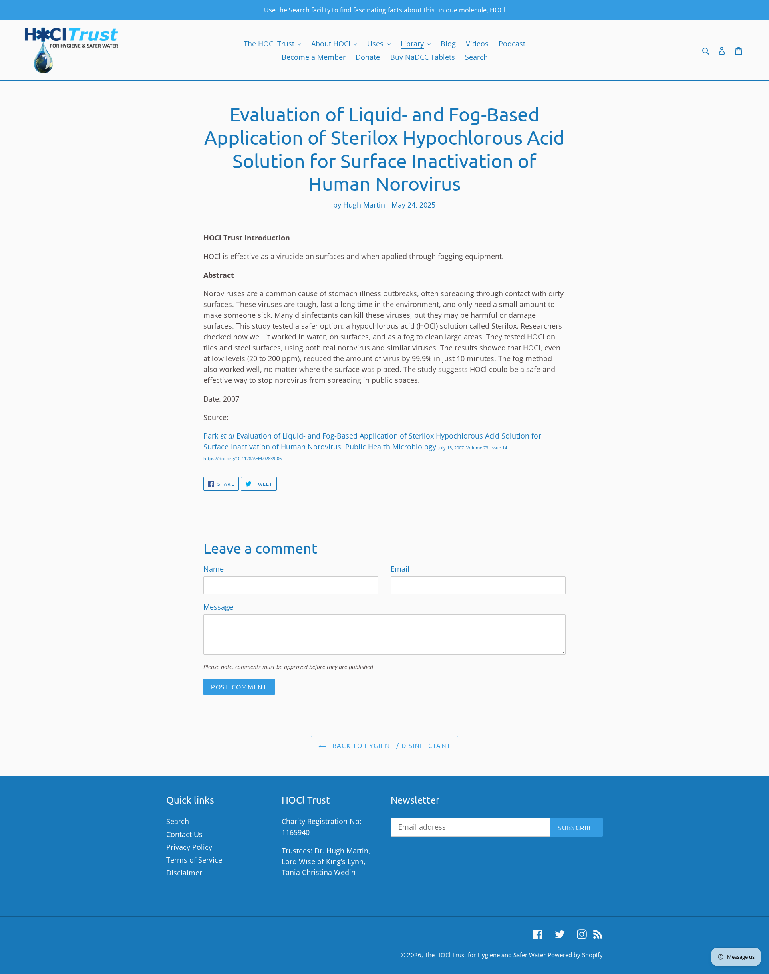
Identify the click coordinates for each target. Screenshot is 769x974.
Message (218, 607)
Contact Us (184, 834)
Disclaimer (184, 872)
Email (400, 569)
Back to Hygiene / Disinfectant (390, 745)
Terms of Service (194, 860)
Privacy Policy (189, 847)
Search (177, 821)
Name (213, 569)
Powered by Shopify (575, 955)
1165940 (296, 832)
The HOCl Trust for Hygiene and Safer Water (485, 955)
